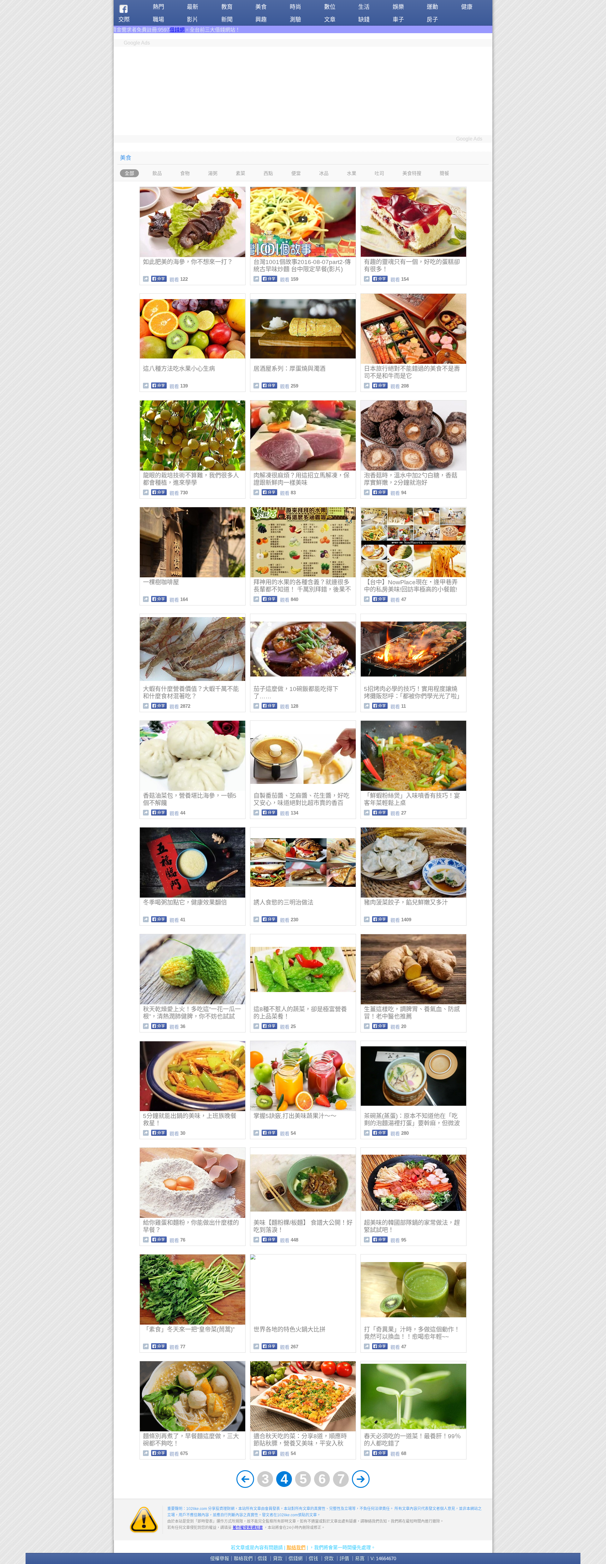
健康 (466, 7)
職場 (158, 19)
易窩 (360, 1558)
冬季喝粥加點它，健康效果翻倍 (185, 902)
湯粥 (212, 173)
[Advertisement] (303, 91)
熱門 (158, 7)
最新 (192, 7)
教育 (227, 7)
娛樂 (398, 7)
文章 (330, 19)
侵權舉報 (219, 1558)
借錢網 (295, 1558)
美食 (261, 7)
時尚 (295, 7)
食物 (185, 173)
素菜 (240, 173)
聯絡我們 (296, 1547)
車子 (398, 19)
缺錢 (364, 19)
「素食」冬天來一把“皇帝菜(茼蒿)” (189, 1329)
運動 (432, 7)
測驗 (295, 19)
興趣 (261, 19)
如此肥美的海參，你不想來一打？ (188, 262)
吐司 (379, 173)
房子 (432, 19)
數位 (330, 7)
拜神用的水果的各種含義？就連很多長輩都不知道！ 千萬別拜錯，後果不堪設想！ (302, 589)
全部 (129, 173)
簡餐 (444, 173)
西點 (268, 173)
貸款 (277, 1558)
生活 (364, 7)
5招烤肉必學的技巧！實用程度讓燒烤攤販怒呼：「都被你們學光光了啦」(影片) (413, 696)
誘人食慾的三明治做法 (283, 902)
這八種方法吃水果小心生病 (179, 368)
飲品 (157, 173)
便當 (296, 173)
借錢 (262, 1558)
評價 (344, 1558)
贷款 (329, 1558)
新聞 (227, 19)
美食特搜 (411, 173)
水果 (351, 173)
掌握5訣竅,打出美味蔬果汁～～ (294, 1116)
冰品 (324, 173)
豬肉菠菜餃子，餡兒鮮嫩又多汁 (406, 902)
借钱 (313, 1558)
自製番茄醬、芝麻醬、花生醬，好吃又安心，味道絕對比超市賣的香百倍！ (301, 803)
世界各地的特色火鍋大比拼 (289, 1329)
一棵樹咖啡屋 (161, 582)
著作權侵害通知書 (248, 1527)
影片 (192, 19)
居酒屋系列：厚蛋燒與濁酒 (289, 368)
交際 (124, 19)
